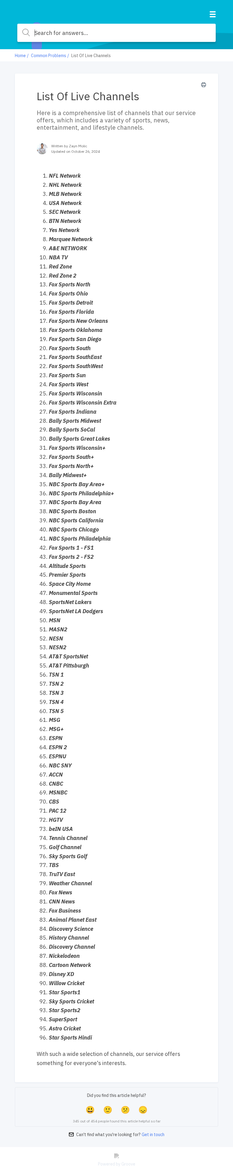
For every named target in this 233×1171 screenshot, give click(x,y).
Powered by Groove (116, 1164)
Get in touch (153, 1134)
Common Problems (48, 55)
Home (20, 55)
